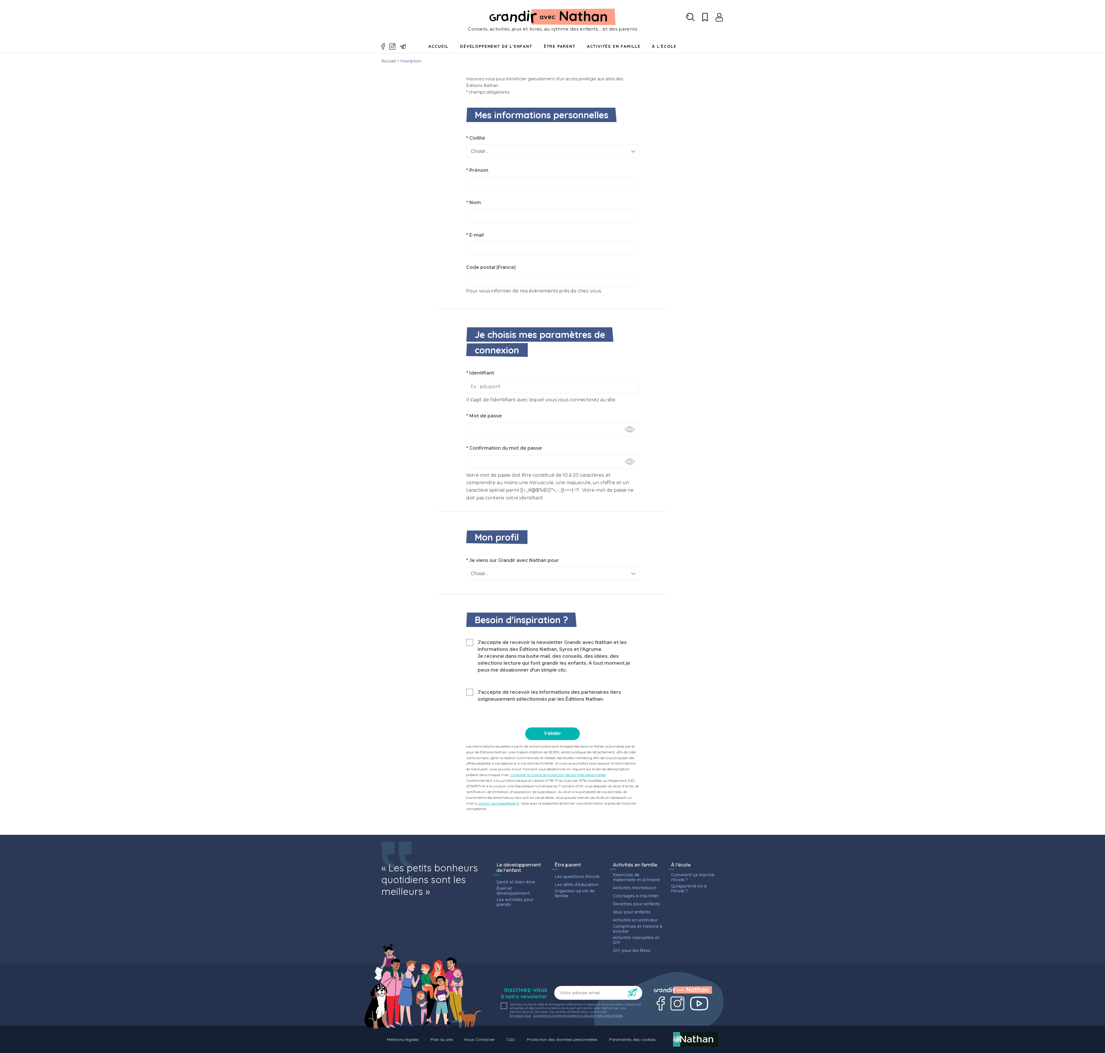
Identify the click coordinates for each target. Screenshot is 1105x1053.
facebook (383, 46)
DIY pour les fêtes (631, 950)
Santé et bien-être (515, 882)
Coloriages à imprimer (636, 896)
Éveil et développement (513, 891)
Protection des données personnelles (562, 1039)
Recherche (690, 17)
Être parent (568, 865)
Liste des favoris (705, 17)
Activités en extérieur (635, 920)
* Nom (473, 202)
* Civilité (475, 138)
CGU (510, 1039)
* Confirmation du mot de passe (504, 448)
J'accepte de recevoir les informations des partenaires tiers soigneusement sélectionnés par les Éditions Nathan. (549, 695)
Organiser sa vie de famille (575, 893)
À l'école (681, 865)
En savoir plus (520, 1016)
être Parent (560, 46)
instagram (392, 46)
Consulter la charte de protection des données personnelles (558, 775)
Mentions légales (403, 1039)
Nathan (695, 1039)
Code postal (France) (491, 267)
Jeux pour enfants (632, 912)
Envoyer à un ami (403, 46)
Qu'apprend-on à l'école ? (688, 889)
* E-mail (475, 235)
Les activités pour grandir (515, 902)
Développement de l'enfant (496, 46)
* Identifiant (480, 373)
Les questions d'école (577, 876)
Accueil (438, 46)
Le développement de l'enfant (518, 867)
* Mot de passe (484, 416)
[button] (630, 429)
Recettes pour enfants (636, 904)
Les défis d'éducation (577, 884)
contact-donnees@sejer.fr (498, 803)
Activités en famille (614, 46)
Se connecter (719, 17)
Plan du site (441, 1039)
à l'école (664, 46)
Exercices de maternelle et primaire (636, 877)
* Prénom (477, 170)
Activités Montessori (634, 887)
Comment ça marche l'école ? (693, 877)
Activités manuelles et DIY (636, 940)
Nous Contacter (479, 1039)
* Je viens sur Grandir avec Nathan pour (512, 560)
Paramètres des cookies (632, 1039)
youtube (699, 1003)
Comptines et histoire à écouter (637, 929)
